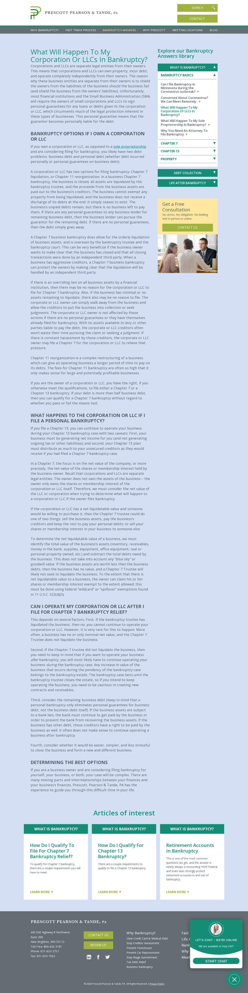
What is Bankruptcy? (56, 828)
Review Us (98, 945)
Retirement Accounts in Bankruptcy (190, 848)
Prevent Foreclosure (139, 948)
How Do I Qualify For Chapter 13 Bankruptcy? (121, 850)
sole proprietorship (129, 146)
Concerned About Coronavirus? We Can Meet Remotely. (184, 99)
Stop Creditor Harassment (143, 943)
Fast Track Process (80, 30)
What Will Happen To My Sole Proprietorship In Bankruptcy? (183, 122)
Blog (214, 30)
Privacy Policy (157, 983)
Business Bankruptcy (140, 967)
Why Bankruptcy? (45, 30)
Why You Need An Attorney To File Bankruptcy (184, 132)
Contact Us (187, 227)
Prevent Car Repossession (143, 952)
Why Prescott (154, 30)
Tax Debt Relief (136, 962)
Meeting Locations (187, 30)
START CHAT (216, 961)
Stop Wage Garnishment (142, 957)
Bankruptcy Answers (119, 30)
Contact (197, 18)
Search (197, 8)
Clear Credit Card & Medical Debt (147, 938)
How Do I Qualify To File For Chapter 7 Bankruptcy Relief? (52, 850)
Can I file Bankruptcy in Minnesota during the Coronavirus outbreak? (178, 88)
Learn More (40, 892)
